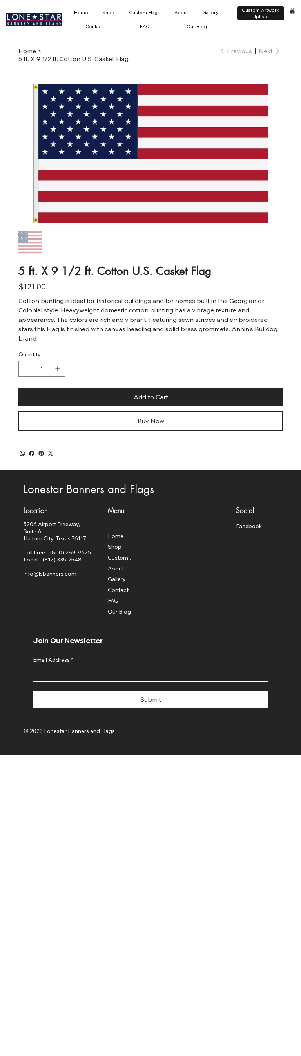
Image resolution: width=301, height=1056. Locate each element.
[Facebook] (32, 453)
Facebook (249, 526)
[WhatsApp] (22, 453)
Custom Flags (123, 557)
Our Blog (119, 611)
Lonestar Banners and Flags (89, 489)
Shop (114, 546)
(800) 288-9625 (70, 552)
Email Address (53, 659)
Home (115, 536)
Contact (118, 590)
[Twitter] (50, 453)
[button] (292, 10)
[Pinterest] (41, 453)
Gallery (117, 579)
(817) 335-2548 (62, 559)
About (116, 568)
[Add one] (57, 369)
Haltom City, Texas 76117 (55, 538)
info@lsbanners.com (50, 573)
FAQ (113, 600)
